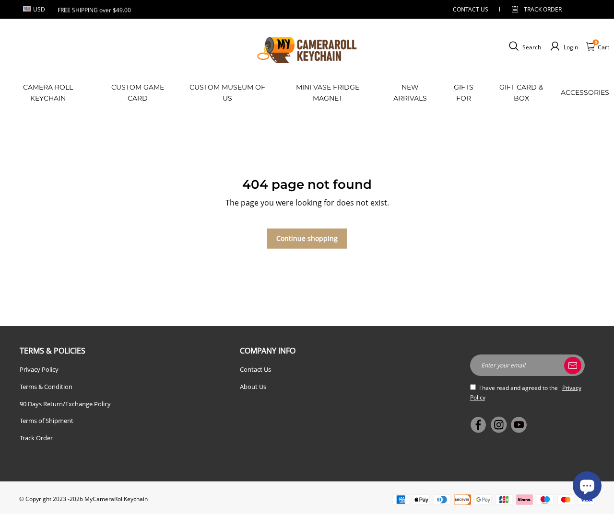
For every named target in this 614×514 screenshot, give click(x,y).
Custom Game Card (137, 92)
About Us (253, 386)
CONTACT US (470, 9)
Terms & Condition (46, 386)
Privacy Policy (39, 369)
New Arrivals (410, 92)
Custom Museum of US (227, 92)
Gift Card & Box (521, 92)
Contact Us (255, 369)
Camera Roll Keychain (48, 92)
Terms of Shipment (46, 420)
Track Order (543, 9)
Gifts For (463, 92)
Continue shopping (307, 238)
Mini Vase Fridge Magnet (327, 92)
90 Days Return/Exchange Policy (65, 404)
